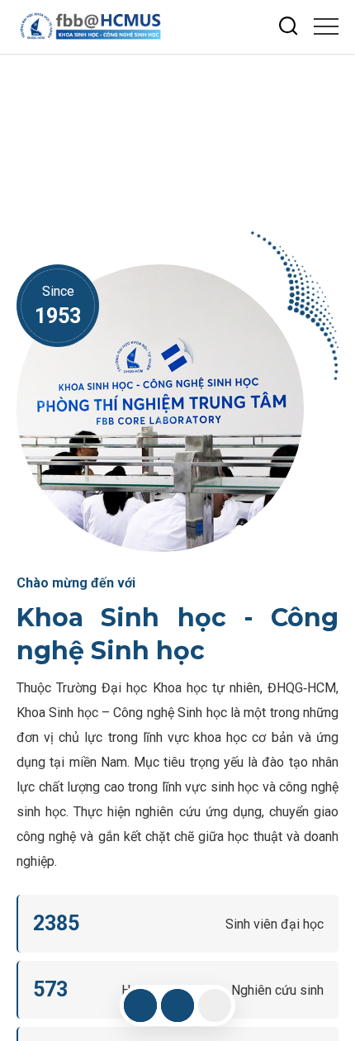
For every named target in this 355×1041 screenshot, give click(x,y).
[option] (177, 130)
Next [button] (334, 114)
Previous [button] (334, 144)
